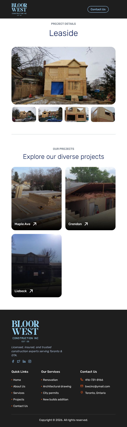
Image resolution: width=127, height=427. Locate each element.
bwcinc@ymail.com (97, 386)
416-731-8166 (94, 380)
